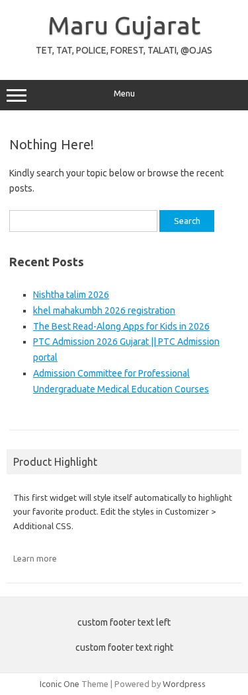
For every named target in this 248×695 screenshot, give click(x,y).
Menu (124, 93)
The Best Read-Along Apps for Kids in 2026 (121, 326)
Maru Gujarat (124, 25)
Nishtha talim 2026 (71, 294)
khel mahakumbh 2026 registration (104, 310)
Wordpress (184, 683)
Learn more (35, 558)
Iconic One (59, 683)
